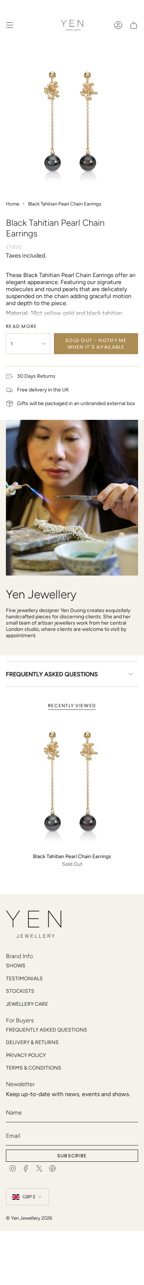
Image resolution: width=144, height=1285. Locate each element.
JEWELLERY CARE (27, 1004)
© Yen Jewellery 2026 (29, 1218)
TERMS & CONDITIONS (33, 1068)
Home (12, 204)
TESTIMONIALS (24, 978)
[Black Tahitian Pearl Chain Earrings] (72, 783)
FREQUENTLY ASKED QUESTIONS (52, 674)
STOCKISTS (20, 991)
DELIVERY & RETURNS (32, 1042)
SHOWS (15, 966)
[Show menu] (9, 25)
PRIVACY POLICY (26, 1055)
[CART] (133, 25)
